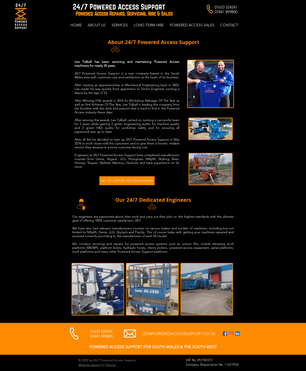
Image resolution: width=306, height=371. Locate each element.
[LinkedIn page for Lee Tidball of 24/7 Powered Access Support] (237, 333)
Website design (89, 365)
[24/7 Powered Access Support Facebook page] (225, 333)
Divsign (111, 365)
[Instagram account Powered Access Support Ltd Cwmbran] (231, 333)
